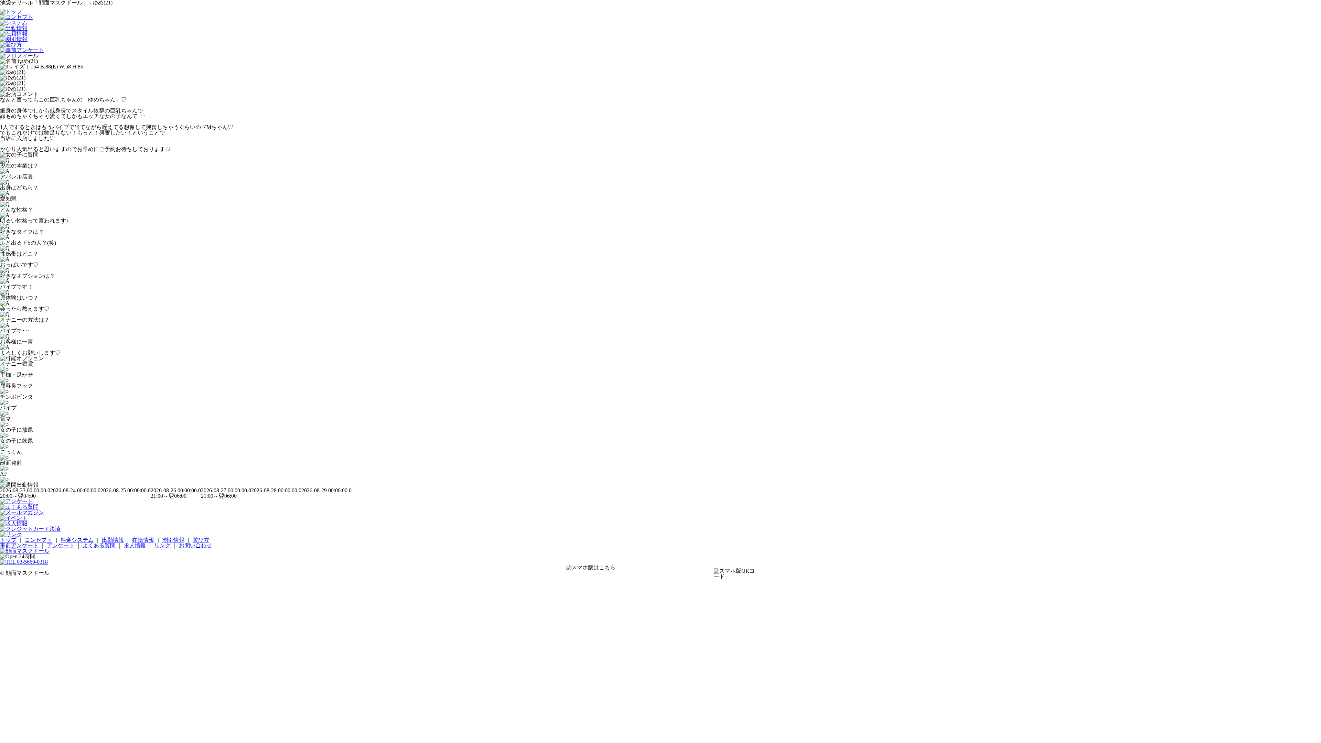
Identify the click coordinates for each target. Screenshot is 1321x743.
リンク (162, 545)
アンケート (60, 545)
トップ (8, 540)
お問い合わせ (195, 545)
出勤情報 (113, 540)
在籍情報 (143, 540)
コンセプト (38, 540)
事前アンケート (19, 545)
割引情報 (173, 540)
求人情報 (135, 545)
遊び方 (201, 540)
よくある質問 (99, 545)
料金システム (77, 540)
